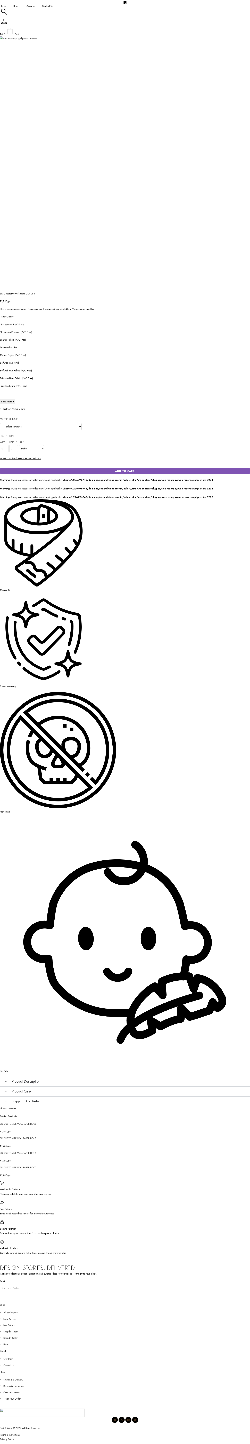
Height (13, 442)
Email (2, 1281)
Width (3, 442)
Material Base (9, 419)
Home (3, 6)
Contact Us (47, 6)
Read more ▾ (7, 401)
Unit (21, 442)
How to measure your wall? (20, 458)
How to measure (8, 1108)
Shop (15, 6)
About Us (31, 6)
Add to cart (125, 471)
